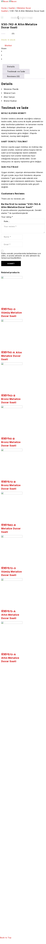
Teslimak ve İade (16, 71)
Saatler (12, 8)
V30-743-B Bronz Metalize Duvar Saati (11, 399)
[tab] (11, 66)
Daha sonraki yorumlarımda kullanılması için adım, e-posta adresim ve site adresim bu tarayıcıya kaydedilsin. (21, 255)
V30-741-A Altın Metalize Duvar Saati (11, 356)
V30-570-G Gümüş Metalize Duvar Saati (11, 572)
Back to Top (5, 937)
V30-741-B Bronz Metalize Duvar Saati (11, 442)
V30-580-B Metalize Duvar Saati (11, 528)
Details (11, 66)
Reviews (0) (13, 76)
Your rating (7, 217)
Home (4, 8)
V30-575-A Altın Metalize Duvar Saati (10, 615)
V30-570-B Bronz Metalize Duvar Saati (11, 485)
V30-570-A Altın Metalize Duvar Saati (10, 658)
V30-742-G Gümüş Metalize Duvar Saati (11, 313)
